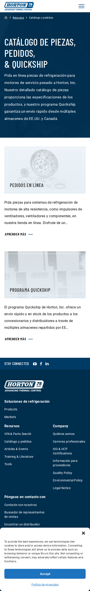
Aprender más (15, 234)
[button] (83, 533)
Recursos (18, 17)
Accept (45, 574)
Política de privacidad (45, 584)
